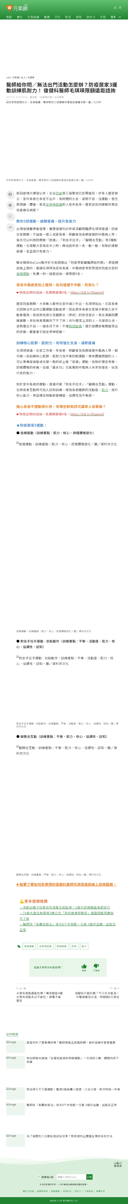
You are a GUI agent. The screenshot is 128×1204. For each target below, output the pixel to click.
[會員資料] (115, 7)
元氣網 (15, 77)
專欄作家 (100, 1191)
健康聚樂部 (42, 1191)
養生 (20, 17)
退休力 (90, 17)
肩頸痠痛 (75, 326)
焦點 (9, 17)
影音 (68, 17)
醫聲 (114, 17)
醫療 (47, 17)
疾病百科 (67, 1191)
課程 (79, 17)
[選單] (120, 7)
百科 (58, 17)
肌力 (105, 389)
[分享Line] (10, 205)
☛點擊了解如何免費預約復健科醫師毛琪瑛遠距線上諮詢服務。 (66, 884)
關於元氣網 (28, 1191)
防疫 (59, 193)
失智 (103, 17)
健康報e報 (47, 1177)
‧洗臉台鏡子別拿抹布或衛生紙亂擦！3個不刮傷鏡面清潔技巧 (65, 907)
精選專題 (55, 1191)
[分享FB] (10, 194)
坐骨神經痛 (54, 204)
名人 (23, 77)
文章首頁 (88, 1191)
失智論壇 (33, 17)
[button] (119, 16)
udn (8, 77)
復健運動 (23, 273)
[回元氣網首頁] (20, 7)
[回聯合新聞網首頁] (9, 8)
